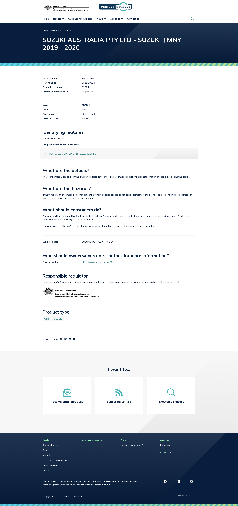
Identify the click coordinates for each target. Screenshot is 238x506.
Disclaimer (64, 497)
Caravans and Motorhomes (55, 460)
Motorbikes (47, 455)
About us (115, 18)
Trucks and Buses (50, 465)
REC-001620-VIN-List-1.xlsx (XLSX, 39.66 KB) (73, 153)
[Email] (74, 339)
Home (46, 18)
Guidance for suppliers (80, 18)
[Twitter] (65, 339)
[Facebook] (61, 339)
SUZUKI (58, 318)
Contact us (133, 18)
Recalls (57, 18)
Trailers (46, 470)
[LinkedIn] (70, 339)
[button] (62, 19)
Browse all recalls (50, 445)
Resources (165, 445)
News (100, 18)
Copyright (49, 497)
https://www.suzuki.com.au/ (97, 262)
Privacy (79, 497)
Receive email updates (134, 446)
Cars (46, 318)
